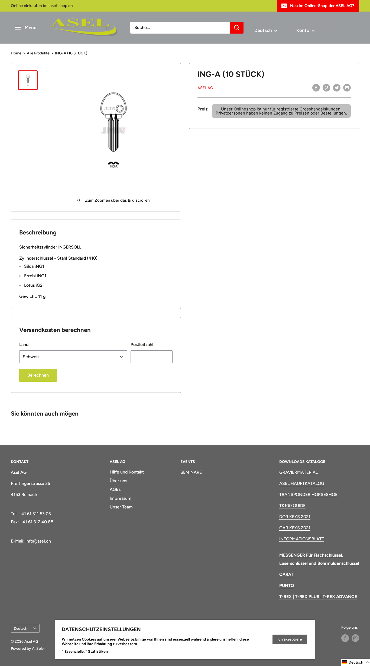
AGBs (115, 489)
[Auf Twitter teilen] (336, 87)
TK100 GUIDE (292, 505)
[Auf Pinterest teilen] (326, 87)
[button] (355, 662)
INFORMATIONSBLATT (301, 538)
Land (23, 344)
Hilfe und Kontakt (127, 472)
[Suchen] (237, 28)
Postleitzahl (142, 344)
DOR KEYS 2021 (294, 516)
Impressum (120, 498)
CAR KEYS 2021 (294, 527)
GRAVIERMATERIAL (298, 472)
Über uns (118, 480)
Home (16, 53)
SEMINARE (191, 472)
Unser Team (121, 507)
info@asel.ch (38, 541)
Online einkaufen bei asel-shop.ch (42, 5)
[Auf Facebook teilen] (316, 87)
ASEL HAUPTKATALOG (301, 483)
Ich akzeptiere (289, 639)
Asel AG (205, 87)
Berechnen (38, 375)
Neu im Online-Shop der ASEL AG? (322, 5)
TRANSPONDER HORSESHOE (308, 494)
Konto (303, 30)
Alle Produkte (38, 53)
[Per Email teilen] (347, 87)
